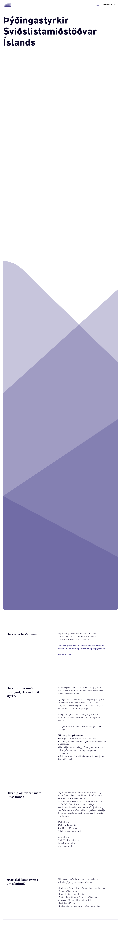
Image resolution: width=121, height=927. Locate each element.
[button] (109, 4)
